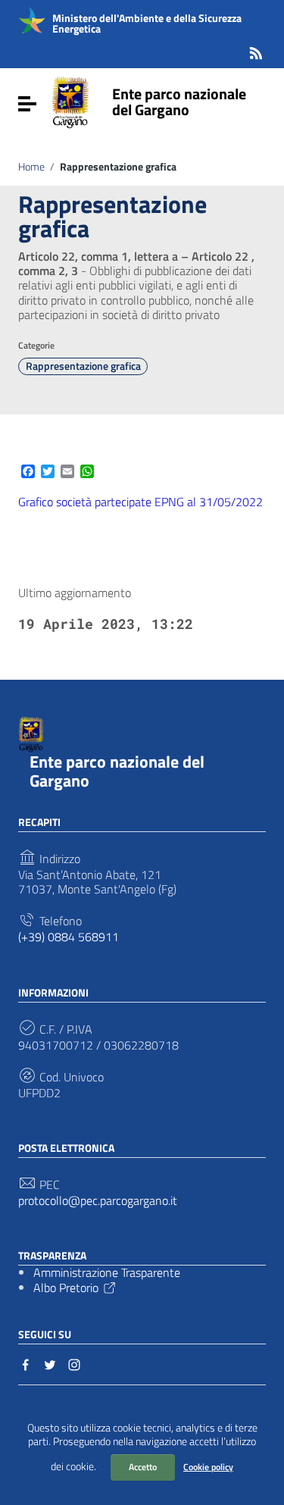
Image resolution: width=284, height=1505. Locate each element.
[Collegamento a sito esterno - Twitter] (50, 1363)
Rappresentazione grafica (83, 366)
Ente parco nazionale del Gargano (179, 101)
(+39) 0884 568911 (68, 937)
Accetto (143, 1467)
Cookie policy (208, 1467)
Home (31, 166)
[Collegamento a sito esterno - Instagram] (74, 1363)
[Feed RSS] (256, 50)
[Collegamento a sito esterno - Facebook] (25, 1363)
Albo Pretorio (65, 1287)
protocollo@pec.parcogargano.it (97, 1201)
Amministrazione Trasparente (106, 1272)
